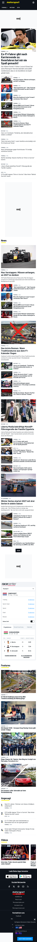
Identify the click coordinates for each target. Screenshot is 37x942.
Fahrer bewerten (10, 655)
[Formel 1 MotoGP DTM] (18, 589)
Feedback (18, 916)
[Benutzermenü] (33, 2)
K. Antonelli (14, 651)
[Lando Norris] (8, 642)
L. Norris (13, 642)
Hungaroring (14, 632)
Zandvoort (12, 593)
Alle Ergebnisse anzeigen (26, 656)
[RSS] (28, 886)
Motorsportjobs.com (18, 902)
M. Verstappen (14, 646)
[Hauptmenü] (3, 2)
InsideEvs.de (18, 896)
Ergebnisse (31, 599)
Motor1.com (18, 899)
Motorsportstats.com (19, 908)
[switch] (32, 621)
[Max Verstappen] (8, 646)
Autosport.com (18, 905)
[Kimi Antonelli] (8, 650)
